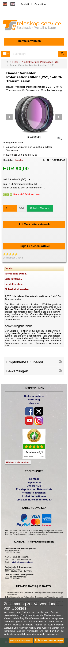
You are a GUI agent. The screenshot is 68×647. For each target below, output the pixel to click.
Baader (19, 160)
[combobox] (34, 41)
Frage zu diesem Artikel (34, 246)
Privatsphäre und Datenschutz (34, 489)
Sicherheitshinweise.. (17, 289)
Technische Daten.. (16, 273)
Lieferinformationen (34, 496)
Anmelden (40, 4)
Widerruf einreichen (17, 462)
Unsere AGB (34, 485)
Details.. (9, 268)
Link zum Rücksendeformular (34, 499)
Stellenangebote (34, 396)
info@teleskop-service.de (22, 562)
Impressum (34, 482)
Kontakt (25, 4)
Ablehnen (41, 640)
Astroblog (34, 399)
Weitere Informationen (21, 640)
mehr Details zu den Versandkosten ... (24, 187)
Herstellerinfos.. (14, 284)
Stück (21, 208)
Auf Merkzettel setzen (32, 224)
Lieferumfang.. (13, 278)
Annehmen (56, 640)
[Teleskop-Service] (34, 26)
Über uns (34, 403)
